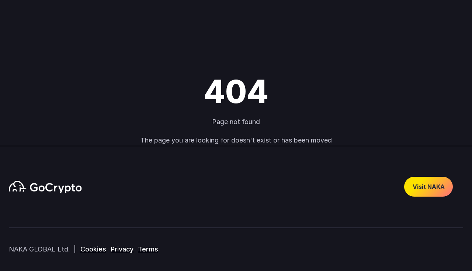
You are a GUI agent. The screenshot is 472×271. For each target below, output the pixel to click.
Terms (148, 249)
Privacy (122, 249)
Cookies (93, 249)
